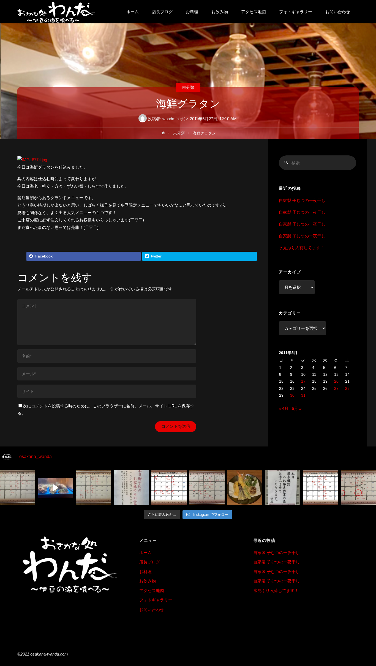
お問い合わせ (151, 609)
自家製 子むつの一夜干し (302, 200)
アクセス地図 (151, 590)
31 (303, 395)
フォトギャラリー (155, 600)
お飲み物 (147, 581)
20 (336, 381)
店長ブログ (149, 562)
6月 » (296, 408)
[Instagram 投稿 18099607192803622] (282, 487)
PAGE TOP (363, 641)
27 (336, 389)
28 (347, 389)
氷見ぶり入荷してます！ (301, 247)
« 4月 (283, 408)
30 (292, 395)
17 (303, 381)
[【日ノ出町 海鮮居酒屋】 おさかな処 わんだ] (56, 11)
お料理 (145, 571)
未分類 (188, 87)
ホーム (145, 552)
